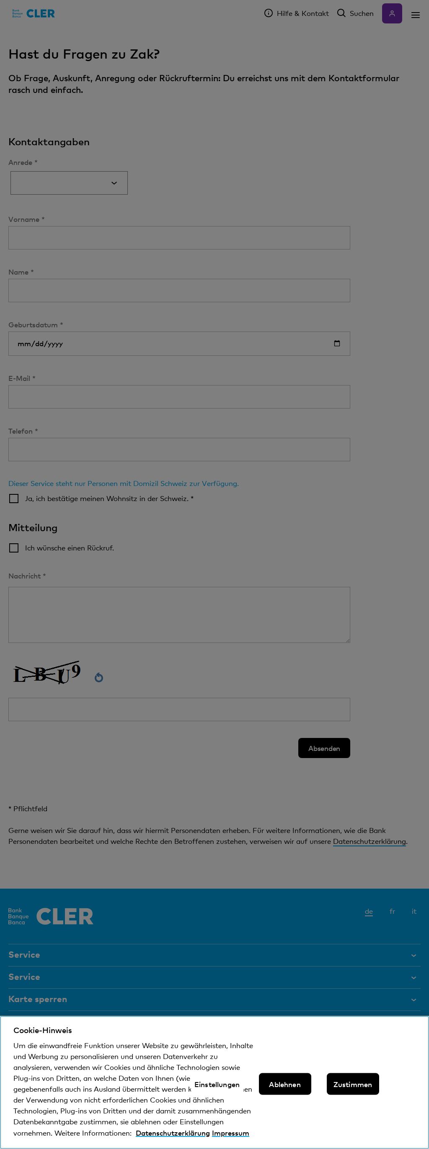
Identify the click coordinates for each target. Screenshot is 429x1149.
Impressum (230, 1132)
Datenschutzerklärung (173, 1132)
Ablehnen (284, 1084)
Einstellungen (217, 1084)
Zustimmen (352, 1084)
